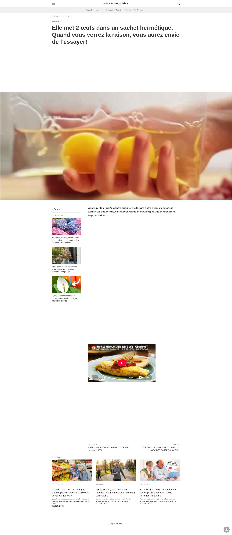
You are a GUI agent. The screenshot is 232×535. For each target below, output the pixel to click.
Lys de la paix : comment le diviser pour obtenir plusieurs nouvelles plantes (64, 298)
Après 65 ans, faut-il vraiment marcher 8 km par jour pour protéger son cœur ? (115, 492)
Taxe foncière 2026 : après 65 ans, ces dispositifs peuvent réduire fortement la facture (158, 492)
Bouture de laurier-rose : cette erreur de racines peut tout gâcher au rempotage (64, 269)
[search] (178, 3)
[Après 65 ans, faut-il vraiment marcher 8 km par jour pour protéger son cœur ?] (116, 470)
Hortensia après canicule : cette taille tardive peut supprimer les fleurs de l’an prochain (65, 240)
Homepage (56, 16)
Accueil (89, 10)
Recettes (119, 10)
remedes (98, 10)
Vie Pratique (138, 10)
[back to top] (227, 530)
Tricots (128, 10)
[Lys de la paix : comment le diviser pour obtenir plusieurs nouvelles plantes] (66, 284)
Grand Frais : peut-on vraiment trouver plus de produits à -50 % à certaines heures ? (70, 492)
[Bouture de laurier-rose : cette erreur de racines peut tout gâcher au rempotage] (66, 255)
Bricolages (109, 10)
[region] (116, 66)
